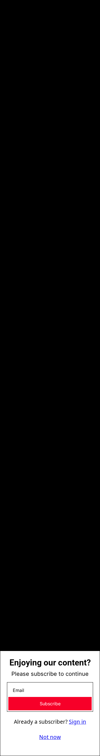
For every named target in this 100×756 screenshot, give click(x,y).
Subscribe (50, 703)
